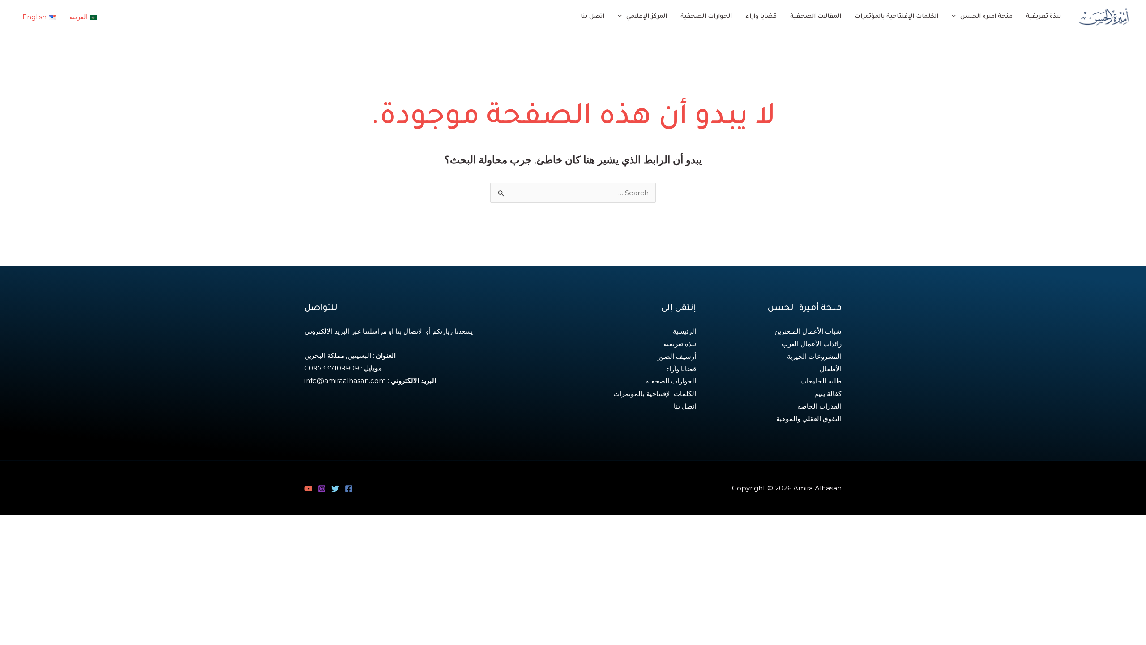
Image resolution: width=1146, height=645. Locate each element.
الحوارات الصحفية (671, 381)
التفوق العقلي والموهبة (809, 418)
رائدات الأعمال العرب (812, 344)
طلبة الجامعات (821, 381)
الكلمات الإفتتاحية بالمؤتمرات (654, 393)
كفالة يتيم (828, 393)
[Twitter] (335, 489)
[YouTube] (308, 489)
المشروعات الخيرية (814, 356)
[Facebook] (349, 489)
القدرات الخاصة (819, 406)
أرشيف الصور (677, 356)
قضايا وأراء (681, 369)
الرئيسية (684, 331)
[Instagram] (322, 489)
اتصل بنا (685, 406)
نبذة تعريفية (679, 344)
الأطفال (831, 369)
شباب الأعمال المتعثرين (808, 331)
